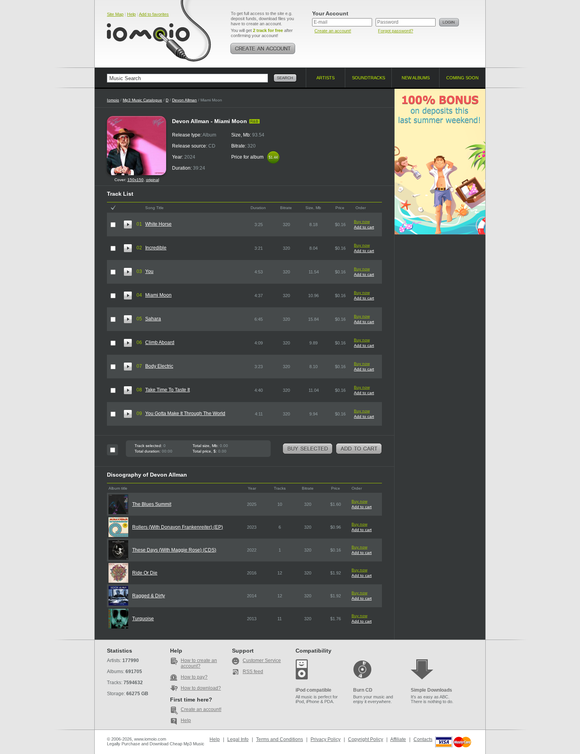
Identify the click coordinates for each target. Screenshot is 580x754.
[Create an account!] (263, 48)
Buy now (362, 221)
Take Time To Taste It (167, 390)
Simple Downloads (431, 690)
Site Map (115, 14)
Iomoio (113, 100)
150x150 (135, 180)
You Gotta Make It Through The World (185, 413)
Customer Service (262, 660)
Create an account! (332, 30)
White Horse (158, 224)
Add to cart (364, 227)
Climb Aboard (159, 342)
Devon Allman (184, 100)
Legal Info (238, 739)
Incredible (156, 248)
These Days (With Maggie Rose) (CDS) (174, 550)
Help (131, 14)
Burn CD (362, 690)
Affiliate (398, 739)
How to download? (201, 688)
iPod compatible (313, 690)
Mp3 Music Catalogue (142, 100)
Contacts (422, 739)
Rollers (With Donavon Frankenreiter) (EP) (177, 527)
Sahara (153, 319)
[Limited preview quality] (128, 224)
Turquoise (143, 618)
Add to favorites (154, 14)
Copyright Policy (365, 739)
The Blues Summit (151, 504)
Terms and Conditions (279, 739)
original (152, 180)
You (149, 271)
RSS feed (253, 671)
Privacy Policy (326, 739)
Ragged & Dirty (148, 596)
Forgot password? (395, 30)
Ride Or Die (144, 573)
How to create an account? (199, 663)
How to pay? (194, 677)
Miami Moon (158, 295)
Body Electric (159, 366)
